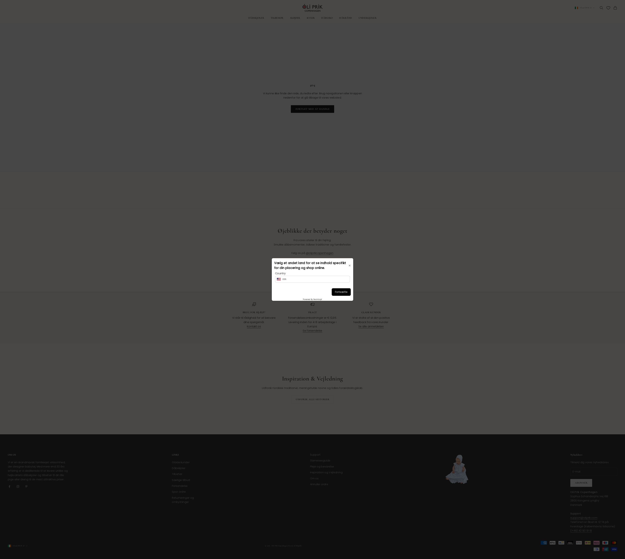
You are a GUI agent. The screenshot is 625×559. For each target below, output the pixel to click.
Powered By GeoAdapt (312, 299)
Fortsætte (341, 292)
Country (280, 273)
